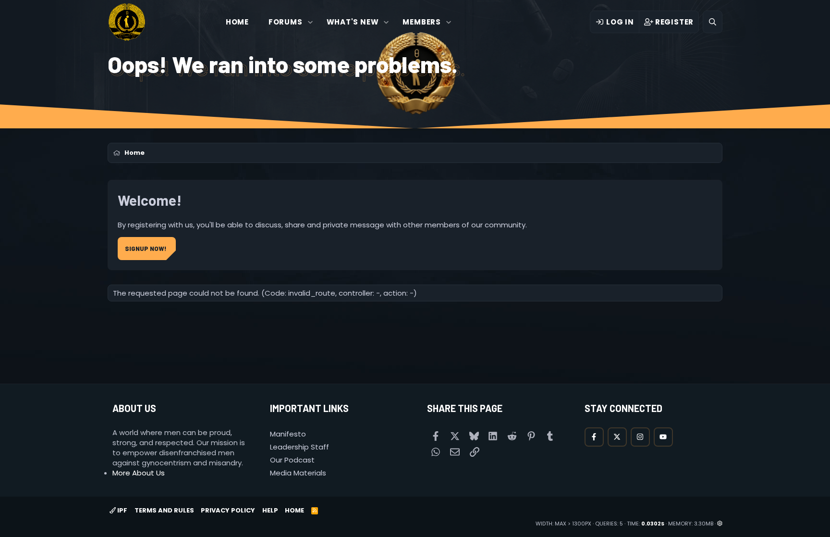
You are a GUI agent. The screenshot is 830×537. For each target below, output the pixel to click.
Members (422, 22)
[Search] (712, 22)
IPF (121, 510)
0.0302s (652, 523)
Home (237, 22)
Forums (286, 22)
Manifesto (288, 434)
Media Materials (298, 473)
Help (270, 510)
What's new (353, 22)
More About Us (138, 473)
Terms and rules (164, 510)
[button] (310, 22)
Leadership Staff (299, 447)
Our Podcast (292, 460)
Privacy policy (228, 510)
